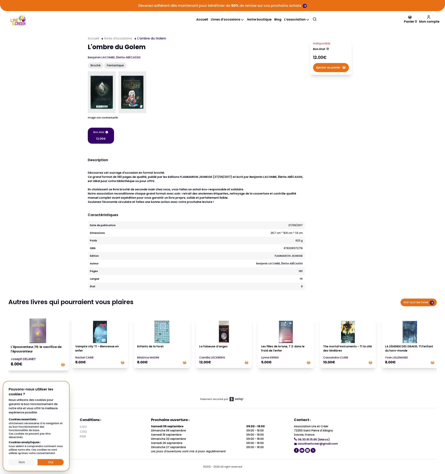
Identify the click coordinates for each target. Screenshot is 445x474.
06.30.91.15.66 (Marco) (314, 440)
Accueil (202, 19)
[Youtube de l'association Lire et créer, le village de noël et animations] (302, 450)
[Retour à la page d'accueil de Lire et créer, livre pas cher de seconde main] (18, 19)
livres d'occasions (118, 38)
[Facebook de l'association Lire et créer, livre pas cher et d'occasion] (297, 450)
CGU (83, 431)
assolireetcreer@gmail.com (318, 444)
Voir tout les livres (415, 302)
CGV (83, 426)
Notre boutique (259, 19)
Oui (50, 462)
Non (22, 462)
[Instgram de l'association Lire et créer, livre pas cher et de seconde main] (308, 450)
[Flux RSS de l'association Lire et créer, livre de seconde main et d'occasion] (313, 450)
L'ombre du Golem (151, 38)
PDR (83, 436)
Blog (277, 19)
